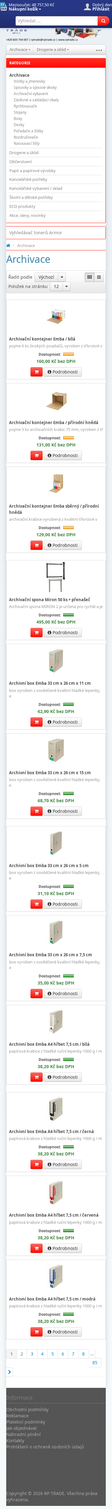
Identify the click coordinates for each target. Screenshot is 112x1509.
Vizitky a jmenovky (29, 81)
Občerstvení (20, 161)
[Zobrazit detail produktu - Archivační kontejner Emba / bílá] (56, 316)
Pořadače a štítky (28, 131)
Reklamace (17, 1416)
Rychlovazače (25, 106)
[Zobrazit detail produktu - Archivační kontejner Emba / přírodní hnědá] (56, 400)
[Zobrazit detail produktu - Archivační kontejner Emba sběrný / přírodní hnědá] (56, 483)
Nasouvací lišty (27, 143)
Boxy (18, 118)
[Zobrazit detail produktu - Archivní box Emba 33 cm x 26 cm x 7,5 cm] (56, 932)
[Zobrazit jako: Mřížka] (90, 277)
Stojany (20, 112)
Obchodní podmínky (27, 1409)
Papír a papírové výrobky (32, 170)
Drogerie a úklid (52, 49)
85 (94, 1362)
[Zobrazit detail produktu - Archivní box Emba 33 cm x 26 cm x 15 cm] (56, 750)
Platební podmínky (25, 1422)
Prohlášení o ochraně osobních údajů (45, 1447)
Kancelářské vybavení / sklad (35, 188)
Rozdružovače (26, 137)
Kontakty (15, 1440)
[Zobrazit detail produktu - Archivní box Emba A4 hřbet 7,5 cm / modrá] (56, 1276)
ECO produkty (22, 206)
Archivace (19, 49)
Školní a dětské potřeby (31, 197)
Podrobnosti (64, 372)
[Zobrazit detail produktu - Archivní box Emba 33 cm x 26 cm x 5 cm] (56, 843)
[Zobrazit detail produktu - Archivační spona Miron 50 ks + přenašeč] (56, 577)
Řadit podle (20, 277)
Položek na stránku (28, 286)
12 (56, 286)
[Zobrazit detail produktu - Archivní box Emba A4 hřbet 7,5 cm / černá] (56, 1109)
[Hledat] (103, 20)
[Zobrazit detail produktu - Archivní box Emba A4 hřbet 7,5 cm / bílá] (56, 1021)
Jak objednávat (21, 1428)
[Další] (9, 1372)
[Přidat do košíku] (36, 372)
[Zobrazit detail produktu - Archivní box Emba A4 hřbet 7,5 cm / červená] (56, 1192)
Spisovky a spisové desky (35, 87)
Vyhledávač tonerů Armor (35, 232)
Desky (19, 124)
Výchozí (46, 277)
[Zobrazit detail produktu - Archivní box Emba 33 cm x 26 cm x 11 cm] (56, 660)
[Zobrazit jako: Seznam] (99, 277)
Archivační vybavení (31, 93)
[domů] (8, 245)
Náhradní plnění (23, 1434)
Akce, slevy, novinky (27, 215)
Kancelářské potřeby (28, 179)
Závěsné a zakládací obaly (36, 100)
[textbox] (57, 20)
